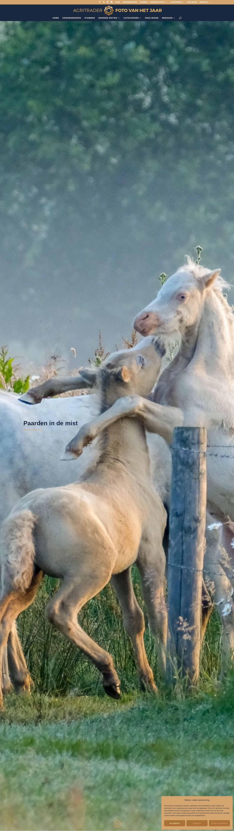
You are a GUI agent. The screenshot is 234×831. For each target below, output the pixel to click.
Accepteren (175, 823)
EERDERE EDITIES (157, 2)
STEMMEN (144, 2)
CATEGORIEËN (176, 2)
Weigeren (197, 823)
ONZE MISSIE (192, 2)
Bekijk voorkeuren (219, 823)
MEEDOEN (204, 2)
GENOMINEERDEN (130, 2)
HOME (117, 2)
